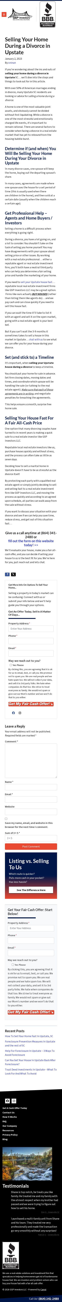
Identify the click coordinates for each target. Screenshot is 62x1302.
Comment (11, 741)
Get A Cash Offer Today (14, 1108)
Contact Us (8, 1112)
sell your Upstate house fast (36, 282)
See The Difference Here (31, 890)
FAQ (4, 1121)
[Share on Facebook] (7, 574)
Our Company (9, 1126)
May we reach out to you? (24, 661)
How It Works (9, 1117)
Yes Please (18, 665)
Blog (4, 1139)
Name (9, 782)
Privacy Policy (10, 1134)
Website (10, 807)
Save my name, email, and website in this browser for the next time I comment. (29, 825)
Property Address (19, 623)
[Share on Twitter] (13, 574)
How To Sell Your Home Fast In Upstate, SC (29, 1036)
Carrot (43, 1289)
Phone (12, 636)
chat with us (36, 339)
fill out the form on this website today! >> (31, 543)
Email (12, 648)
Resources (8, 1130)
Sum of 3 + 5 (12, 833)
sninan (12, 63)
